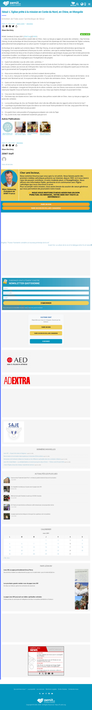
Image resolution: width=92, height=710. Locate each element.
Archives (30, 24)
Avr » (8, 558)
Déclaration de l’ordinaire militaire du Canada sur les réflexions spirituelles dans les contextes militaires (32, 459)
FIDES (34, 36)
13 (22, 547)
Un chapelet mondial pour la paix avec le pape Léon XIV (26, 487)
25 (82, 550)
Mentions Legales (51, 689)
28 (34, 554)
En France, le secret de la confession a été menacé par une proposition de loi (32, 505)
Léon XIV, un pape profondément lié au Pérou (18, 570)
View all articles (7, 164)
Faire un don (46, 204)
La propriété (31, 689)
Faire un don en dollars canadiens (46, 208)
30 (58, 554)
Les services (40, 689)
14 (34, 547)
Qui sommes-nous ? (20, 689)
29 (46, 554)
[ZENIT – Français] (26, 3)
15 (46, 547)
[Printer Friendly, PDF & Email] (85, 34)
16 (58, 547)
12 (9, 547)
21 (34, 550)
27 (22, 554)
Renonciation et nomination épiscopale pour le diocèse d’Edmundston (23, 456)
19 (9, 550)
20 (22, 550)
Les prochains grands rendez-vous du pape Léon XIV (21, 583)
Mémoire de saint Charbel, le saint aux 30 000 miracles (26, 496)
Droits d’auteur (62, 689)
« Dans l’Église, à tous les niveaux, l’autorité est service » (19, 465)
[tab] (37, 649)
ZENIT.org (27, 36)
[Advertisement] (46, 227)
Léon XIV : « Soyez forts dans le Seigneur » (15, 453)
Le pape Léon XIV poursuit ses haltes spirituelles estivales (23, 597)
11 (82, 543)
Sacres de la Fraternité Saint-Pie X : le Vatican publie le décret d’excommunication (33, 477)
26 (9, 554)
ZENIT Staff (21, 24)
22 (46, 550)
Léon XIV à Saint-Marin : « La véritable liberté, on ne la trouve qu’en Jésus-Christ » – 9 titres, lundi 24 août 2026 (34, 462)
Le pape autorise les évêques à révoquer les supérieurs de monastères (30, 514)
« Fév (5, 558)
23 (58, 550)
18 (82, 547)
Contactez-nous (73, 689)
